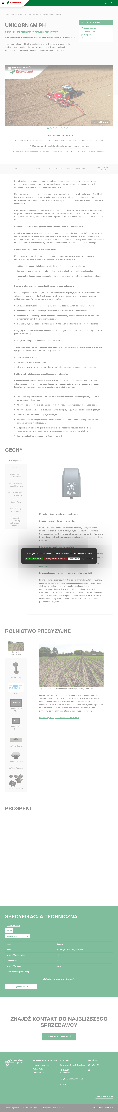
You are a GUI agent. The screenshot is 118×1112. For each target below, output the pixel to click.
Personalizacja (74, 559)
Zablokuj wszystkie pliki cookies (55, 559)
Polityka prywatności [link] (87, 559)
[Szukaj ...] (104, 10)
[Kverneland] (13, 3)
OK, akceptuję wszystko (34, 559)
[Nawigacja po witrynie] (3, 3)
